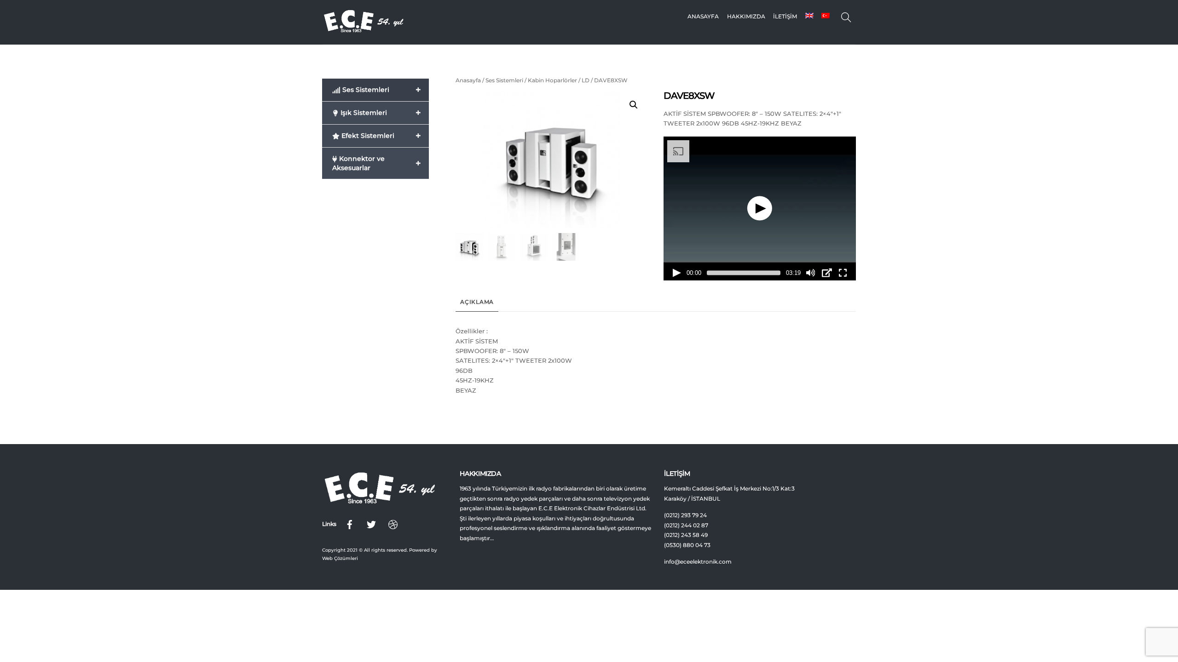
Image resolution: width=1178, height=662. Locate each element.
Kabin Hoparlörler (552, 80)
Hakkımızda (746, 16)
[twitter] (371, 523)
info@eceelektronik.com (698, 562)
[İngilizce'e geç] (809, 16)
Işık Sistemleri (380, 112)
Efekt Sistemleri (380, 135)
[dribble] (393, 523)
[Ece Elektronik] (363, 30)
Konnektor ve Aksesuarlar (376, 163)
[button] (633, 105)
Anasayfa (703, 16)
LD (585, 80)
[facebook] (350, 523)
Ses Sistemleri (504, 80)
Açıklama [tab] (477, 301)
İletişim (785, 16)
